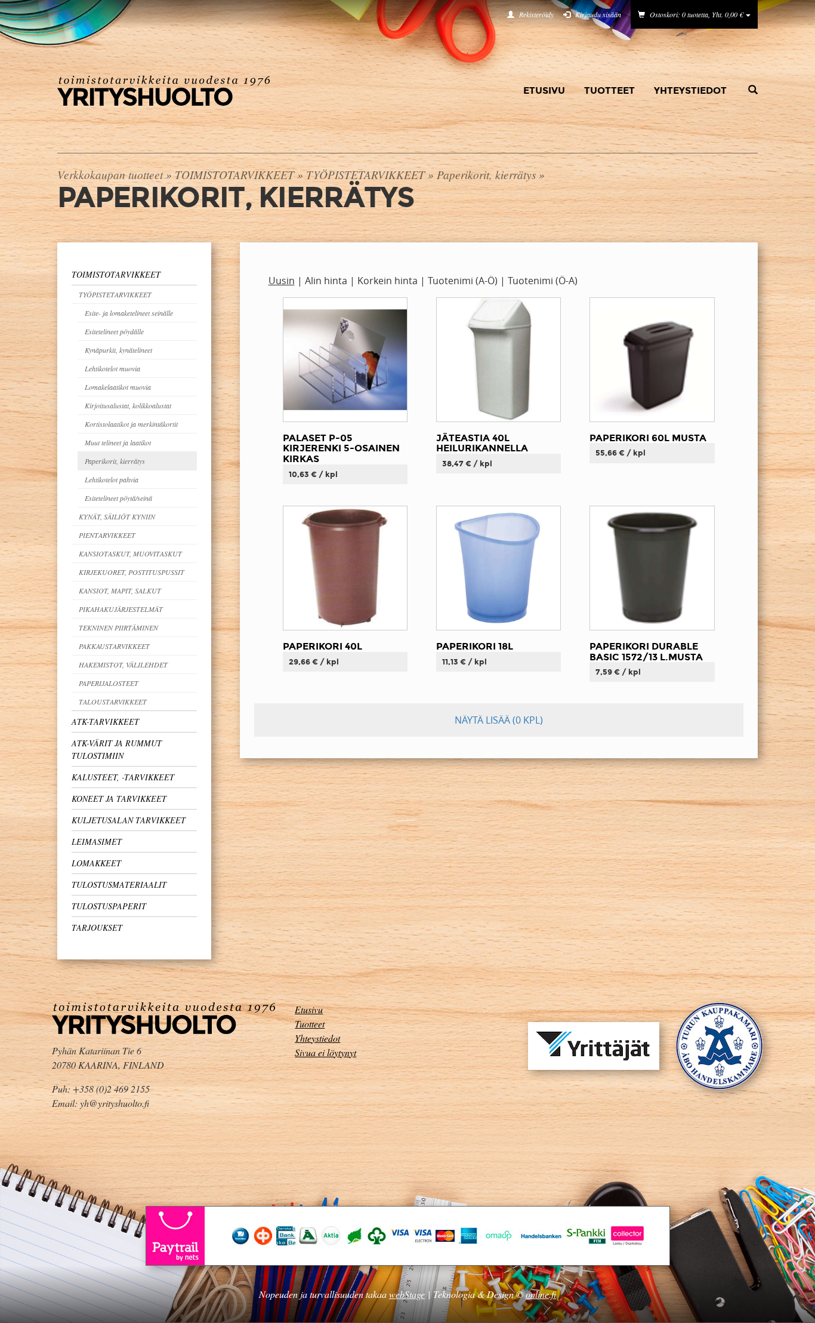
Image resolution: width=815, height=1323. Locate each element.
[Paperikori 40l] (345, 568)
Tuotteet (609, 90)
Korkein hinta (387, 280)
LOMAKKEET (96, 863)
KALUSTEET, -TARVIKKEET (123, 777)
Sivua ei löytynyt (325, 1052)
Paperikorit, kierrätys (486, 174)
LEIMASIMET (97, 841)
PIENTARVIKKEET (107, 535)
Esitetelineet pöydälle (114, 331)
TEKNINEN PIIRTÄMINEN (118, 627)
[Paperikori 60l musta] (652, 359)
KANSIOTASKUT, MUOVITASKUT (130, 553)
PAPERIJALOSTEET (108, 683)
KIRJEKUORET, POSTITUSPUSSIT (131, 572)
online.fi (541, 1294)
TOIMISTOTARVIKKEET (234, 174)
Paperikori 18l (474, 646)
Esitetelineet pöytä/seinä (118, 498)
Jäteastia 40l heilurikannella (482, 443)
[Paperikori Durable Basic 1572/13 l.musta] (652, 568)
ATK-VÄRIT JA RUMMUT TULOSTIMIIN (117, 749)
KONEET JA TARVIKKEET (119, 798)
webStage (407, 1294)
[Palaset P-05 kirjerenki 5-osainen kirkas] (345, 359)
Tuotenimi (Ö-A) (543, 280)
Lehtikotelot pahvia (111, 479)
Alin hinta (326, 280)
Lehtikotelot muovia (112, 368)
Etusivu (544, 90)
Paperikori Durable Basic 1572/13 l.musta (646, 652)
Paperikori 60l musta (647, 438)
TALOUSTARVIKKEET (113, 701)
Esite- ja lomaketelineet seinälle (129, 313)
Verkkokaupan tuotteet (110, 174)
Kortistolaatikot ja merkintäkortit (131, 424)
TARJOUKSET (97, 927)
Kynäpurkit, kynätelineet (118, 350)
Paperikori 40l (322, 646)
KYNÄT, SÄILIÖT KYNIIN (117, 516)
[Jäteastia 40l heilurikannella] (498, 359)
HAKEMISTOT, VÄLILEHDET (123, 664)
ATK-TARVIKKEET (105, 721)
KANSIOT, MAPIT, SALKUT (120, 590)
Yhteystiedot (690, 90)
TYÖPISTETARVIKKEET (365, 174)
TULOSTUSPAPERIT (109, 906)
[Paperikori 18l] (498, 568)
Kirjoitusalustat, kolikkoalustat (128, 405)
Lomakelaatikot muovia (118, 387)
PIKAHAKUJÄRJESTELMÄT (121, 609)
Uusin (281, 280)
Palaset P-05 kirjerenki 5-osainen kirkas (341, 448)
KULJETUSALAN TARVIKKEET (129, 820)
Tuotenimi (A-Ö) (463, 280)
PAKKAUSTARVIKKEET (114, 646)
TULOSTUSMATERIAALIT (119, 884)
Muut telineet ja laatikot (118, 442)
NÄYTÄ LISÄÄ (499, 720)
